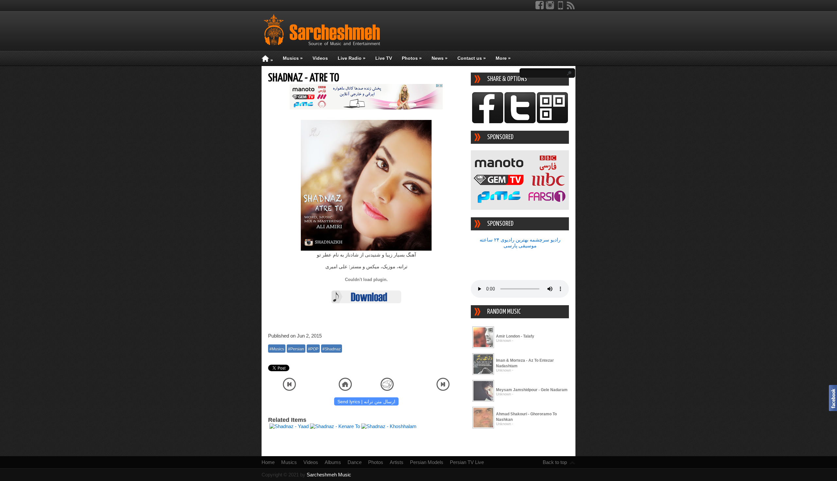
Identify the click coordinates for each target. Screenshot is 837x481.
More (503, 58)
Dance (355, 462)
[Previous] (289, 389)
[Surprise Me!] (387, 389)
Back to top (555, 462)
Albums (333, 462)
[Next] (443, 389)
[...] (483, 347)
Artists (396, 462)
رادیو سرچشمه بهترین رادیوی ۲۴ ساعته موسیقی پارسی (520, 242)
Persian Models (426, 462)
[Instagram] (550, 8)
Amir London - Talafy (515, 336)
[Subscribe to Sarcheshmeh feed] (570, 8)
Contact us (471, 58)
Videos (320, 58)
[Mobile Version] (560, 8)
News (440, 58)
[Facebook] (539, 8)
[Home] (345, 389)
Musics (293, 58)
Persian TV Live (467, 462)
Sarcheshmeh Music (329, 474)
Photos (412, 58)
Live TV (383, 58)
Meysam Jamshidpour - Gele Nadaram (532, 390)
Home (268, 462)
